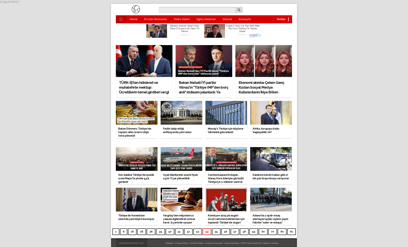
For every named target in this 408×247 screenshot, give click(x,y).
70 (272, 231)
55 (216, 231)
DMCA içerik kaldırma (251, 243)
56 (225, 231)
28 (141, 231)
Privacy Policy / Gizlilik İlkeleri (189, 243)
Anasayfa (245, 19)
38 (151, 231)
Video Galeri (182, 19)
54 (206, 231)
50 (169, 231)
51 (179, 231)
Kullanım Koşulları (214, 243)
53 (197, 231)
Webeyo (169, 243)
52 (188, 231)
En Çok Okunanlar (155, 19)
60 (263, 231)
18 (132, 231)
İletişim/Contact (271, 243)
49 (160, 231)
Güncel (227, 19)
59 (253, 231)
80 (282, 231)
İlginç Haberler (206, 19)
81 (291, 231)
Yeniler (281, 19)
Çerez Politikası (232, 243)
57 (234, 231)
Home (134, 19)
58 (244, 231)
